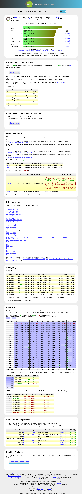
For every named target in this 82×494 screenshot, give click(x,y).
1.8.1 (7, 244)
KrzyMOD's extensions (14, 476)
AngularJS (26, 259)
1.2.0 (14, 253)
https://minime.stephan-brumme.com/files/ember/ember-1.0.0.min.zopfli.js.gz (47, 144)
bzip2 (33, 438)
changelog (58, 483)
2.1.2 (7, 234)
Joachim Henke (36, 478)
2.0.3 (7, 235)
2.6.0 (14, 227)
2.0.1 (14, 235)
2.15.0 (20, 214)
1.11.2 (16, 240)
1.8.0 (11, 244)
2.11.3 (8, 220)
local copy (67, 33)
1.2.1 (11, 253)
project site (12, 257)
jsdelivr (9, 183)
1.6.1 (7, 247)
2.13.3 (12, 217)
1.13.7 (35, 237)
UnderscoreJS (16, 260)
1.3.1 (11, 251)
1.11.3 (12, 240)
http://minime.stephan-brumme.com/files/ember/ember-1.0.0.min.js (36, 50)
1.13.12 (13, 237)
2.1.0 (14, 234)
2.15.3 (8, 214)
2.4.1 (24, 230)
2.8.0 (17, 224)
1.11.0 (24, 240)
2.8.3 (7, 224)
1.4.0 (7, 250)
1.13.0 (65, 237)
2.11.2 (12, 220)
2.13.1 (20, 217)
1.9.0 (11, 243)
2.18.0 (16, 209)
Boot (8, 165)
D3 (44, 259)
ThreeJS (8, 260)
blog (49, 489)
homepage (40, 489)
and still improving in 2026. (53, 481)
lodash (61, 259)
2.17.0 (16, 211)
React (65, 259)
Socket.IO (70, 259)
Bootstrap (40, 259)
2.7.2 (11, 225)
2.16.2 (8, 212)
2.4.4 (14, 230)
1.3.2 (7, 251)
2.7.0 (17, 225)
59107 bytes (63, 444)
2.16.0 (16, 212)
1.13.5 (44, 237)
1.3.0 (14, 251)
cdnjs (70, 65)
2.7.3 (7, 225)
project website (54, 17)
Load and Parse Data (19, 462)
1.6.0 (11, 247)
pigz (13, 473)
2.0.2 (11, 235)
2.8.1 (14, 224)
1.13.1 (60, 237)
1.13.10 (23, 237)
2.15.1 (16, 214)
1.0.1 (7, 254)
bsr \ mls (10, 321)
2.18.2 (8, 209)
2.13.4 (8, 217)
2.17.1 (12, 211)
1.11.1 (20, 240)
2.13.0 (24, 217)
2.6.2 (7, 227)
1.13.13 (8, 237)
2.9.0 (11, 222)
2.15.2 (12, 214)
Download (14, 72)
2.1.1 (11, 234)
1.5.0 (11, 248)
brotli (33, 440)
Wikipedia (26, 432)
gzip (47, 473)
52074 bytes (63, 436)
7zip (34, 436)
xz (33, 442)
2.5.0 (11, 228)
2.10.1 (12, 221)
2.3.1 (7, 231)
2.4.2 (21, 230)
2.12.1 (12, 218)
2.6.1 (11, 227)
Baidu (8, 191)
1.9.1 (7, 243)
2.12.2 (8, 218)
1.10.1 (8, 241)
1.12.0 (16, 238)
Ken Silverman (15, 477)
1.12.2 (8, 238)
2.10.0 (16, 221)
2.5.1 (7, 228)
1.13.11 (18, 237)
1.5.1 (7, 248)
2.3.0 (11, 231)
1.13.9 (27, 237)
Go (64, 12)
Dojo (47, 259)
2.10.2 (8, 221)
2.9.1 (7, 222)
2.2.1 (11, 233)
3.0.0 (7, 208)
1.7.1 (7, 246)
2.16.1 (12, 212)
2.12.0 (16, 218)
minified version (32, 19)
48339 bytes (63, 434)
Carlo (17, 372)
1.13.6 (40, 237)
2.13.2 (16, 217)
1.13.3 (52, 237)
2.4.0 (28, 230)
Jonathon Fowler (56, 477)
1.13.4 (48, 237)
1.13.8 (31, 237)
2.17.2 (8, 211)
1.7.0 (11, 246)
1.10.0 (12, 241)
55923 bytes (63, 440)
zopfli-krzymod (60, 82)
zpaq (33, 432)
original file (17, 17)
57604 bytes (63, 442)
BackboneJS (33, 259)
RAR (33, 434)
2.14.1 (8, 215)
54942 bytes (63, 438)
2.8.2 (11, 224)
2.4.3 (17, 230)
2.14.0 (12, 215)
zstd (34, 444)
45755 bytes (63, 432)
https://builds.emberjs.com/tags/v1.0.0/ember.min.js (39, 141)
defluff (34, 116)
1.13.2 (56, 237)
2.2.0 (14, 233)
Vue (24, 260)
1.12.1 (12, 238)
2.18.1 (12, 209)
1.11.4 (8, 240)
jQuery (51, 259)
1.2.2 (7, 253)
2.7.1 (14, 225)
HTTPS (61, 50)
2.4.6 (7, 230)
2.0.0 (17, 235)
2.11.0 (20, 220)
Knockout (56, 259)
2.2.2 (7, 233)
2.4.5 (11, 230)
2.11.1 (16, 220)
